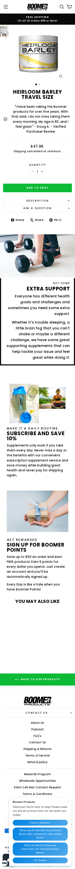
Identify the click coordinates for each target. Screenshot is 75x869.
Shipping (20, 151)
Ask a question (37, 208)
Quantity (37, 165)
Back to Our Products (40, 679)
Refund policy (37, 762)
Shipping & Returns (37, 749)
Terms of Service (37, 755)
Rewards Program (37, 774)
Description (37, 200)
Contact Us (36, 713)
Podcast (37, 729)
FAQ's (37, 736)
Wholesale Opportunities (37, 781)
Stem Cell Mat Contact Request (37, 787)
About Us (37, 723)
